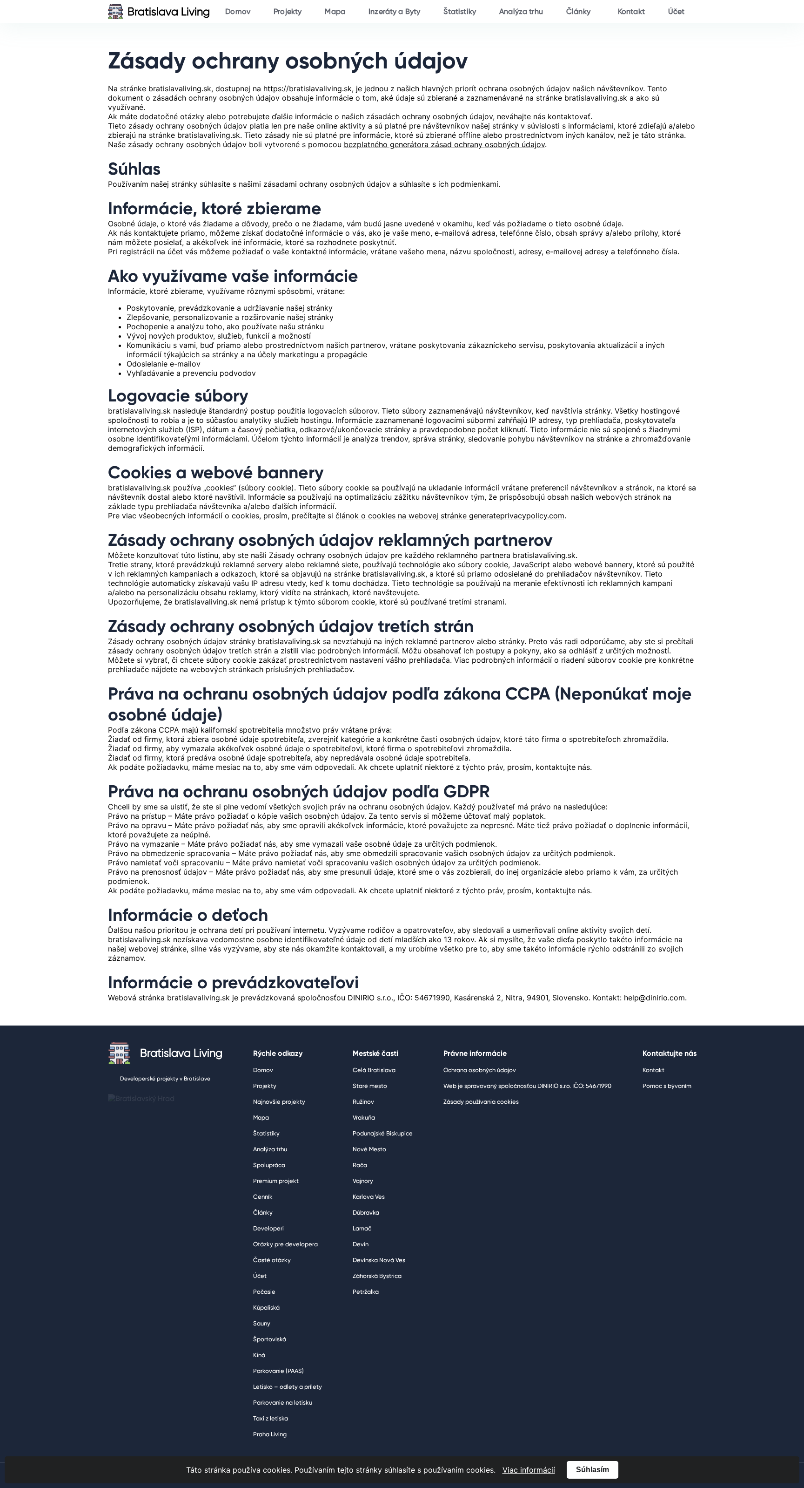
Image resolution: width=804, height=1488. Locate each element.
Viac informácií (528, 1469)
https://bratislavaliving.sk (307, 88)
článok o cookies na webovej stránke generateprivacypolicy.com (449, 515)
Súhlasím (592, 1470)
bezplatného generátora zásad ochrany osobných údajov (444, 144)
